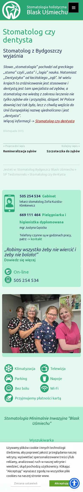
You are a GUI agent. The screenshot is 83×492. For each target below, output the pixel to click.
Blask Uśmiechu (62, 169)
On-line (21, 271)
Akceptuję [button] (61, 483)
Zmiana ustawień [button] (25, 483)
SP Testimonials (15, 174)
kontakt (36, 239)
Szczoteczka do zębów (63, 149)
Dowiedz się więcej (20, 260)
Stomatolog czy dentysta (54, 121)
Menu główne (73, 7)
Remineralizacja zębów (19, 149)
